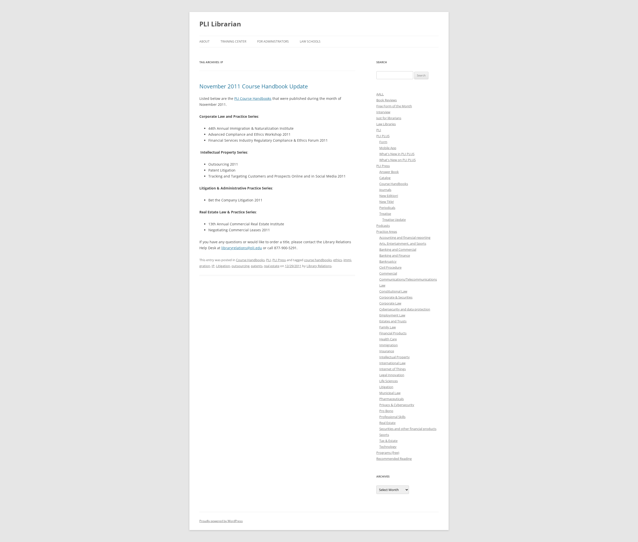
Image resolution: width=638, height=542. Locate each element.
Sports (384, 434)
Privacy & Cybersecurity (396, 405)
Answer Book (389, 172)
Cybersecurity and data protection (404, 309)
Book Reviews (386, 100)
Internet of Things (392, 369)
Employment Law (392, 315)
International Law (392, 363)
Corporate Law (390, 303)
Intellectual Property (394, 357)
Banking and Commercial (397, 249)
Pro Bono (386, 411)
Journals (385, 189)
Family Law (387, 327)
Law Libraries (386, 124)
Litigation (223, 266)
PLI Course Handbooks (252, 98)
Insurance (386, 351)
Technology (388, 446)
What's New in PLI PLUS (396, 154)
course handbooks (318, 260)
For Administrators (273, 41)
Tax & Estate (388, 440)
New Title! (386, 201)
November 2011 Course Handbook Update (253, 86)
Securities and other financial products (407, 428)
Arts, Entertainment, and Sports (402, 243)
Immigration (388, 345)
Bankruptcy (388, 261)
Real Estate (387, 423)
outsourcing (240, 266)
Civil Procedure (390, 267)
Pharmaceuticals (391, 399)
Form (383, 142)
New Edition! (388, 195)
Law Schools (310, 41)
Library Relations (319, 266)
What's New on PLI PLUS (397, 160)
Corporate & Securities (395, 297)
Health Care (388, 339)
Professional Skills (392, 417)
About (204, 41)
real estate (271, 266)
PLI (268, 260)
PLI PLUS (383, 136)
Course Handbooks (250, 260)
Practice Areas (386, 231)
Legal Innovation (391, 375)
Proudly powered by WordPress (221, 521)
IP (213, 266)
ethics (337, 260)
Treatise (385, 213)
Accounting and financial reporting (404, 237)
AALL (380, 94)
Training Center (233, 41)
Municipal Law (389, 393)
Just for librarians (388, 118)
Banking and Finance (394, 255)
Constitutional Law (393, 291)
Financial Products (392, 333)
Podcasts (383, 225)
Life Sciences (388, 381)
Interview (383, 112)
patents (256, 266)
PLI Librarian (220, 23)
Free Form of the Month (394, 106)
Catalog (385, 178)
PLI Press (279, 260)
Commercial (388, 273)
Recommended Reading (394, 458)
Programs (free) (387, 452)
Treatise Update (394, 219)
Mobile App (387, 148)
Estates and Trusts (392, 321)
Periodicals (387, 207)
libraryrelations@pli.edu (241, 247)
